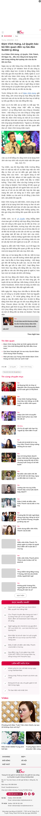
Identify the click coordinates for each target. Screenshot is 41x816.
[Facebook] (25, 794)
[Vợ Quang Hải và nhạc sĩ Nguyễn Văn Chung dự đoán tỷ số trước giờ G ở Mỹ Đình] (9, 386)
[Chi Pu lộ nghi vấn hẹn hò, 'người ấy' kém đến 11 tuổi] (9, 430)
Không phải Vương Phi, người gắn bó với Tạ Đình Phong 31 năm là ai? (27, 588)
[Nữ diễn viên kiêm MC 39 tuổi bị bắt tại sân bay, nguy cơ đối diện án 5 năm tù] (9, 475)
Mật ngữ (6, 764)
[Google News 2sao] (12, 373)
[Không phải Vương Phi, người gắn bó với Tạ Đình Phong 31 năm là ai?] (9, 587)
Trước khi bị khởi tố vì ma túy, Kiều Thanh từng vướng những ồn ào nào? (28, 444)
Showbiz (8, 36)
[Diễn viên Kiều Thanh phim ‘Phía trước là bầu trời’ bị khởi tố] (9, 559)
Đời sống (20, 426)
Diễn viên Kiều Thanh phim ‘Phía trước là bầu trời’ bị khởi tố (28, 560)
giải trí (31, 683)
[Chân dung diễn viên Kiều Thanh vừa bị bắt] (9, 530)
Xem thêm (20, 595)
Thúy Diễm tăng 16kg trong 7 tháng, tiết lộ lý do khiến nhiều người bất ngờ (28, 574)
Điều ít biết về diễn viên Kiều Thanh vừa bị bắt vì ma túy (28, 504)
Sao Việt (14, 690)
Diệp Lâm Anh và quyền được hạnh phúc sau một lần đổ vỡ (27, 417)
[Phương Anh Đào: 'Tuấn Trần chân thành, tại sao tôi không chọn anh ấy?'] (20, 712)
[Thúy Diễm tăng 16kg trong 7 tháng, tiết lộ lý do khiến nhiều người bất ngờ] (9, 573)
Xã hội (24, 760)
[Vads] (40, 29)
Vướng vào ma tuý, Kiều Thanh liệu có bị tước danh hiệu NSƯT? (27, 490)
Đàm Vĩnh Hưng (29, 93)
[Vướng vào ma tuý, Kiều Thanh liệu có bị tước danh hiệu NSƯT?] (9, 489)
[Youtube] (29, 794)
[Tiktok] (33, 794)
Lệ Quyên (21, 219)
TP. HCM (4, 803)
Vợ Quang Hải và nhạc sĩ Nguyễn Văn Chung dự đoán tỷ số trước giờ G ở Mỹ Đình (28, 387)
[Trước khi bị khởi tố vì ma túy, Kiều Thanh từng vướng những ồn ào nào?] (9, 443)
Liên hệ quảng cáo (15, 794)
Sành (23, 764)
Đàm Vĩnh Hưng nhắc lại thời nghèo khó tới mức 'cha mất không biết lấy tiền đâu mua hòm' (20, 346)
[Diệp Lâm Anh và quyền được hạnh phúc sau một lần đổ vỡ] (9, 416)
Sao (16, 36)
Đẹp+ (23, 757)
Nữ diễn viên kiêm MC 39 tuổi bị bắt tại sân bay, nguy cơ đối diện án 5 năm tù (28, 476)
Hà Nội (4, 798)
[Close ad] (40, 1)
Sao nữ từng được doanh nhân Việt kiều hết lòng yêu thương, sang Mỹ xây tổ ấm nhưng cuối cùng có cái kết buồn (28, 460)
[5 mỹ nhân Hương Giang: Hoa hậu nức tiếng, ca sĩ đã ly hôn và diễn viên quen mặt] (9, 400)
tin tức (19, 668)
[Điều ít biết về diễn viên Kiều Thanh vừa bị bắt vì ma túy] (9, 503)
